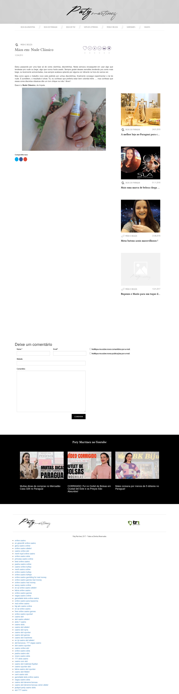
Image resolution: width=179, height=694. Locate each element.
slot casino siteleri (22, 619)
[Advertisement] (140, 76)
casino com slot (21, 661)
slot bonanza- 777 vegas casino (28, 642)
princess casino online (24, 558)
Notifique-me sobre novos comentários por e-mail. (111, 349)
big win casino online (23, 606)
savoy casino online (23, 585)
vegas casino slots (22, 679)
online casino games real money (28, 579)
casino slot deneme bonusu (26, 682)
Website (20, 359)
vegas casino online (23, 595)
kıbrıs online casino (23, 590)
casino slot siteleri (22, 627)
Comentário (21, 369)
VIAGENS (147, 27)
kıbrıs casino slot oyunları (25, 669)
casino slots (20, 624)
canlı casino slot (21, 674)
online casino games (23, 593)
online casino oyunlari (24, 614)
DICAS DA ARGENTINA (28, 27)
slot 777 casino (21, 690)
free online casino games (25, 611)
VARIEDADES (131, 27)
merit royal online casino (25, 553)
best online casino (22, 561)
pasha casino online (23, 564)
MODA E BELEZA (112, 27)
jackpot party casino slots (25, 687)
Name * (19, 349)
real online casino (22, 603)
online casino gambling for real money (30, 577)
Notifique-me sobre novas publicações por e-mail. (111, 354)
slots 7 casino (20, 621)
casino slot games (22, 635)
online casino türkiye (23, 574)
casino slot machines (23, 637)
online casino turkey (23, 572)
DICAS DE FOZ (70, 27)
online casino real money (25, 582)
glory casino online (22, 545)
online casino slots (22, 556)
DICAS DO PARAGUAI (50, 27)
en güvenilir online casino (25, 543)
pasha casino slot (22, 653)
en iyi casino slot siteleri (24, 640)
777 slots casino (21, 658)
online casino (20, 540)
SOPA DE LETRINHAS (91, 27)
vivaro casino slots (22, 656)
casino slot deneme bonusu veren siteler (31, 684)
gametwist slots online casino (27, 598)
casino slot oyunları (23, 632)
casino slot (19, 616)
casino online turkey (23, 566)
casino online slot (22, 551)
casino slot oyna (21, 629)
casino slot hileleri (22, 671)
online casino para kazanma (26, 600)
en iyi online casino (23, 608)
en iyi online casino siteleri (25, 587)
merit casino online (22, 569)
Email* (55, 349)
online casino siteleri (23, 548)
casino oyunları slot (23, 666)
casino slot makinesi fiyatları (26, 663)
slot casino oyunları (23, 645)
